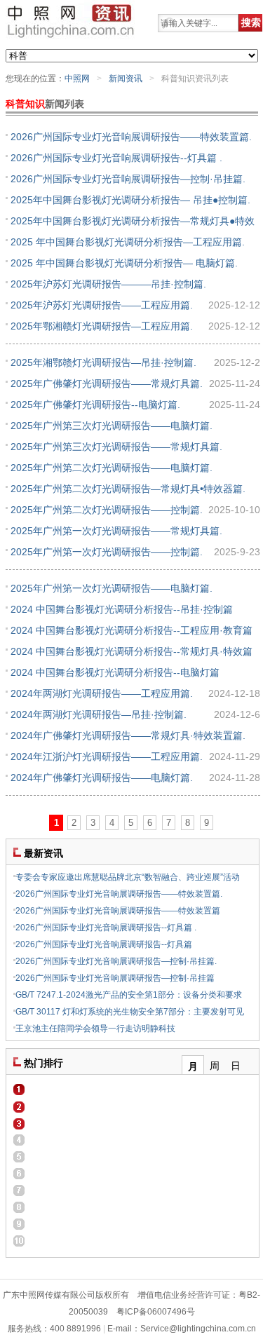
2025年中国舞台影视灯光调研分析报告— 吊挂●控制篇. (130, 199)
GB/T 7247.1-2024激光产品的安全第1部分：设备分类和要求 (128, 995)
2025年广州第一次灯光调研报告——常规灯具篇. (116, 530)
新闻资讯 (125, 78)
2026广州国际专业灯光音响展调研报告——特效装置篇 (117, 911)
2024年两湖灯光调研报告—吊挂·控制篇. (99, 714)
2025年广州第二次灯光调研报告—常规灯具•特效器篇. (128, 488)
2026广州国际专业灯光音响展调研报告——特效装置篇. (131, 136)
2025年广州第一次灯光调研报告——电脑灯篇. (112, 588)
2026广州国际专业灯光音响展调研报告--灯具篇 (103, 944)
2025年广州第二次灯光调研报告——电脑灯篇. (112, 467)
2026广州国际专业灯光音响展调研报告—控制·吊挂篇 (115, 978)
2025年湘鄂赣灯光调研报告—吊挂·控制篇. (103, 362)
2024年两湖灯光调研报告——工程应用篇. (102, 693)
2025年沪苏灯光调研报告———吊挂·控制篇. (108, 284)
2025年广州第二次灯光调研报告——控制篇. (107, 509)
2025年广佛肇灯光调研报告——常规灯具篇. (107, 383)
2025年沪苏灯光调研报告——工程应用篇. (102, 305)
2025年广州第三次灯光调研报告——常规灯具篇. (116, 446)
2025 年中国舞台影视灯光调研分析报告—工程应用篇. (128, 241)
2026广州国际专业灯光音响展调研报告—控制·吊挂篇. (128, 178)
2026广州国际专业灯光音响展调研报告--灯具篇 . (116, 157)
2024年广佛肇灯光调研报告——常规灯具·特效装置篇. (128, 735)
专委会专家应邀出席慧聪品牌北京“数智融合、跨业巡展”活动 (127, 877)
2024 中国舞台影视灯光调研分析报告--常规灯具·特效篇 (131, 651)
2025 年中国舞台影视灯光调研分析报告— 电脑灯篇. (124, 263)
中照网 (77, 78)
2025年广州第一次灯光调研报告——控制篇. (107, 551)
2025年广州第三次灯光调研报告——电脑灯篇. (112, 425)
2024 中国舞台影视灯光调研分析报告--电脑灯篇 (115, 672)
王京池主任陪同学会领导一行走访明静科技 (95, 1028)
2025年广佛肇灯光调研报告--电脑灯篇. (95, 404)
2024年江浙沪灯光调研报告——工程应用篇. (107, 756)
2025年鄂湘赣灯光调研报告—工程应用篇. (102, 326)
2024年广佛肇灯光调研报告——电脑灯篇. (102, 777)
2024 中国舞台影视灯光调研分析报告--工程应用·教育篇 (131, 630)
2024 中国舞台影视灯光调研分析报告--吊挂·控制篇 (122, 609)
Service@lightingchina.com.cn (198, 1328)
